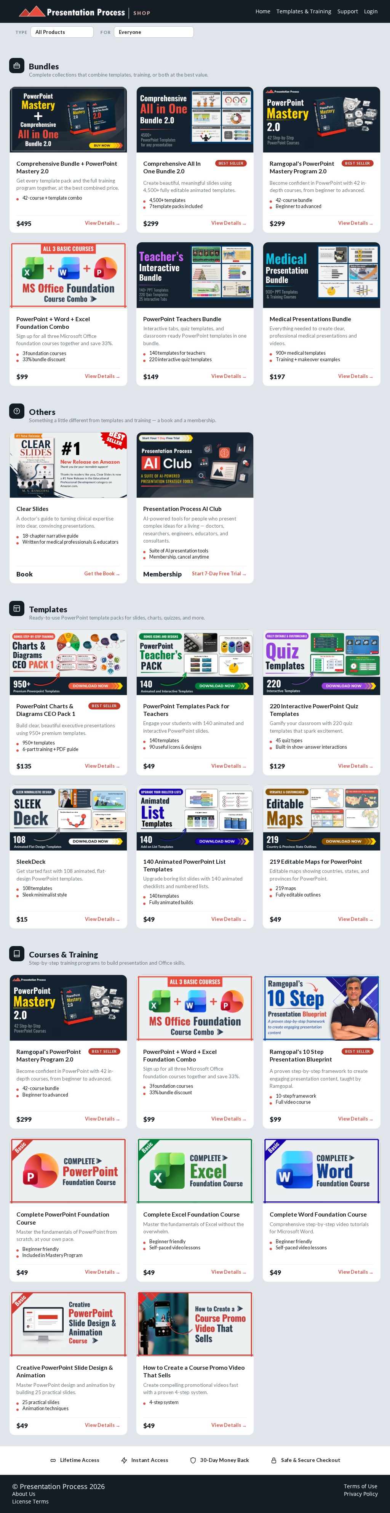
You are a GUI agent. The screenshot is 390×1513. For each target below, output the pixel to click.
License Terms (30, 1501)
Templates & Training (304, 11)
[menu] (313, 11)
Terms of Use (360, 1486)
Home (263, 11)
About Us (23, 1493)
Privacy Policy (361, 1493)
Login (371, 11)
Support (347, 11)
